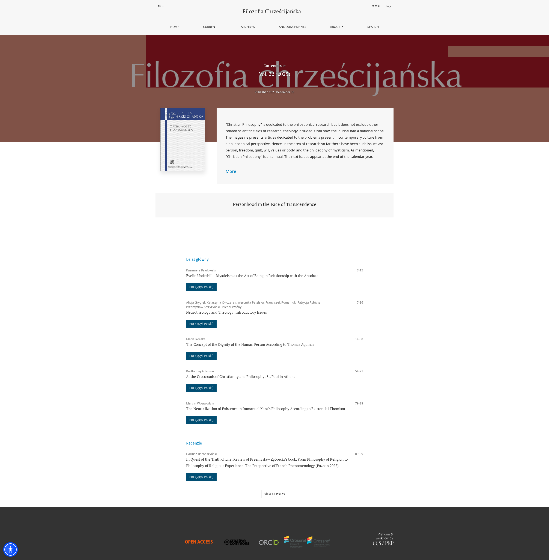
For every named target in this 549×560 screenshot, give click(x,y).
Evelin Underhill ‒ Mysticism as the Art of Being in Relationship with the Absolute (252, 275)
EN (162, 6)
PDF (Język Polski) (201, 287)
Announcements (292, 27)
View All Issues (274, 494)
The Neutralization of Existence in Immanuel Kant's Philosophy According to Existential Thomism (265, 408)
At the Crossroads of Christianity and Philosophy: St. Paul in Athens (240, 376)
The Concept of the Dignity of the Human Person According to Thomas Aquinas (250, 344)
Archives (248, 27)
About (335, 27)
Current (210, 27)
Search (373, 27)
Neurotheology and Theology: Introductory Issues (226, 312)
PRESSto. (376, 6)
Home (174, 27)
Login (389, 6)
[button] (10, 549)
